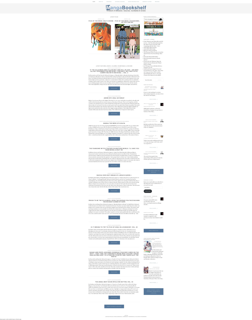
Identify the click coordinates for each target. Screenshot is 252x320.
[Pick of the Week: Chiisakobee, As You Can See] (127, 42)
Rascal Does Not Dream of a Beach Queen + (114, 175)
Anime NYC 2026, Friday (149, 49)
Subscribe (147, 191)
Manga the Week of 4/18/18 (149, 106)
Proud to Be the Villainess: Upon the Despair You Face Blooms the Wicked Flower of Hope (114, 201)
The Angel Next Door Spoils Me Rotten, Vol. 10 (114, 282)
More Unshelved (153, 230)
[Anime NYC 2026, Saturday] (146, 270)
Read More (114, 88)
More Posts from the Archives (154, 171)
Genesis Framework (142, 316)
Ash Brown (126, 121)
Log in (126, 315)
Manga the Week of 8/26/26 (114, 123)
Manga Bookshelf (126, 8)
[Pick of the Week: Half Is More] (101, 37)
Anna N (114, 121)
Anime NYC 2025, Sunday (148, 212)
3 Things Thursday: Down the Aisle (151, 138)
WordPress (131, 316)
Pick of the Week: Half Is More (101, 21)
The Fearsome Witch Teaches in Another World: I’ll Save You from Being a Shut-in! (114, 149)
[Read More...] (154, 99)
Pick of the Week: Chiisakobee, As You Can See (127, 21)
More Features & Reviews (114, 306)
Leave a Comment (153, 87)
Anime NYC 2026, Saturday (114, 98)
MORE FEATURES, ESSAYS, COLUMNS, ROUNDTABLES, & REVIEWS (153, 291)
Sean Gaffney (109, 121)
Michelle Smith (119, 121)
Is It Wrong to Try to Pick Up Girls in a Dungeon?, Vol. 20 (114, 227)
